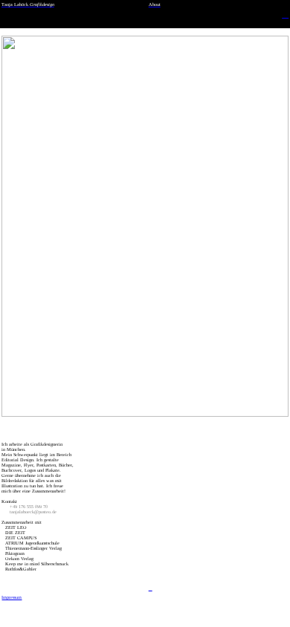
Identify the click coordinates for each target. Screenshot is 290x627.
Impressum (11, 597)
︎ (150, 588)
